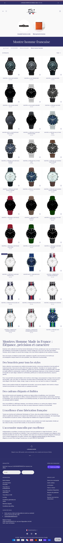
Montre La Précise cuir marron (31, 189)
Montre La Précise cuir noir (52, 105)
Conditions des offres (8, 506)
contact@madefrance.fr (11, 516)
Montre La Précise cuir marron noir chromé (52, 161)
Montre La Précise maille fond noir (31, 161)
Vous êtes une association (6, 491)
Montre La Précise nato (52, 329)
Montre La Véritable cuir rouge (10, 217)
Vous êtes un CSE (7, 495)
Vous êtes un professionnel (6, 487)
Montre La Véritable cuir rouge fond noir (10, 247)
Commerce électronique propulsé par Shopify (37, 537)
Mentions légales (7, 503)
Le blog (5, 497)
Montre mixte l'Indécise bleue (31, 274)
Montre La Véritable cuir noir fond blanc (10, 275)
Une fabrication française (7, 483)
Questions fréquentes (53, 490)
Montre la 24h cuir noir (52, 78)
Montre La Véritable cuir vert (31, 246)
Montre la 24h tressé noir (31, 78)
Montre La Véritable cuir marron (31, 218)
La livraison (50, 485)
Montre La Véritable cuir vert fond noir (52, 218)
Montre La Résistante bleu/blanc (10, 302)
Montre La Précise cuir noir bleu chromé (10, 161)
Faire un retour (51, 487)
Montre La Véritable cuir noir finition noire (31, 133)
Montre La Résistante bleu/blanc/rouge (52, 275)
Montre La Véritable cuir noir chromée (52, 247)
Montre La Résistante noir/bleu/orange (10, 330)
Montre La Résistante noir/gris (52, 302)
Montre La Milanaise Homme (10, 105)
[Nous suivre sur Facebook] (27, 534)
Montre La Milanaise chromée (31, 105)
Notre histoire (6, 480)
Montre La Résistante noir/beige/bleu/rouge (31, 330)
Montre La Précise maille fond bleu (52, 133)
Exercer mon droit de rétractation (52, 498)
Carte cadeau (51, 482)
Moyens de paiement (53, 492)
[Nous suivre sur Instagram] (31, 534)
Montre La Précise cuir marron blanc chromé (52, 190)
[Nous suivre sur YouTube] (36, 534)
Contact (49, 495)
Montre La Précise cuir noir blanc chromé (10, 190)
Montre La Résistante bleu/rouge (31, 302)
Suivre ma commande (53, 480)
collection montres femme (38, 436)
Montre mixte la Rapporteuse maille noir (10, 133)
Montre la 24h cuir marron (10, 78)
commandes (56, 463)
